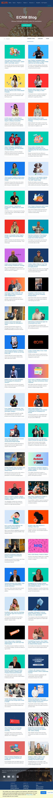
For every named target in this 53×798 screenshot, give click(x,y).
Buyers (14, 2)
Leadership (25, 788)
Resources (31, 2)
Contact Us (25, 785)
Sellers (10, 2)
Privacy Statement (15, 788)
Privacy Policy (14, 786)
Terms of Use (14, 785)
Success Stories (39, 786)
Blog (37, 785)
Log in (49, 5)
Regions (25, 2)
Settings (43, 792)
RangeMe (38, 2)
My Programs (44, 2)
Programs (19, 2)
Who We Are (26, 786)
